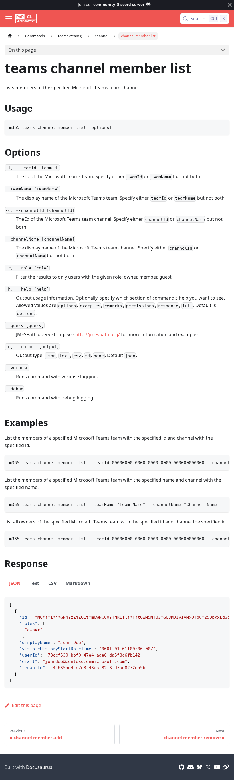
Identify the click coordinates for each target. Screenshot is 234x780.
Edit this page (26, 705)
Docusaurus (39, 767)
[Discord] (190, 767)
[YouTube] (217, 767)
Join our (111, 4)
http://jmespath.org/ (97, 334)
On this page (22, 50)
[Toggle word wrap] (212, 462)
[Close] (229, 5)
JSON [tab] (15, 583)
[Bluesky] (199, 767)
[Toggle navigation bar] (9, 18)
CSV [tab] (52, 583)
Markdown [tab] (78, 583)
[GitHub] (181, 767)
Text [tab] (34, 583)
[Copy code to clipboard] (222, 126)
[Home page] (10, 36)
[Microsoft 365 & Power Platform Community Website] (225, 767)
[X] (208, 767)
